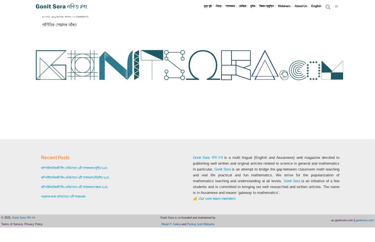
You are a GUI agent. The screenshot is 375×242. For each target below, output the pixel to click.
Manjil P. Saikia (171, 224)
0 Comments (81, 17)
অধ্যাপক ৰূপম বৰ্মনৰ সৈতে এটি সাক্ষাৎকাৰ (63, 196)
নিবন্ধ (61, 17)
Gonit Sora (201, 158)
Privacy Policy (34, 224)
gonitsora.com (365, 220)
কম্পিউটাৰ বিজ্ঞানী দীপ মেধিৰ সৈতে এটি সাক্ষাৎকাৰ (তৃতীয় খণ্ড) (74, 168)
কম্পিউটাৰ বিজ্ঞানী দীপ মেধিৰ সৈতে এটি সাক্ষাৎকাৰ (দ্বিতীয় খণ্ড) (75, 177)
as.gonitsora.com (342, 220)
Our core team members (217, 199)
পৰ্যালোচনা (67, 17)
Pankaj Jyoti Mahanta (200, 224)
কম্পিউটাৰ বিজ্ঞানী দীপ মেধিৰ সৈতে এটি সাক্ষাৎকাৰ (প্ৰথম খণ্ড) (74, 187)
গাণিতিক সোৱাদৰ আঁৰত (59, 25)
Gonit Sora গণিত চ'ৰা (23, 217)
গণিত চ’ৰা (217, 158)
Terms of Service (12, 224)
